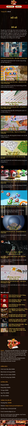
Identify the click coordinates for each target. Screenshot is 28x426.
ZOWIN (9, 403)
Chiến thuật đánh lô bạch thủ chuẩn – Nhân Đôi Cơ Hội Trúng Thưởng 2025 (17, 330)
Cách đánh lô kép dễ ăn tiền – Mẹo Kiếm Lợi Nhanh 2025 (18, 325)
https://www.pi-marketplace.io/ (14, 405)
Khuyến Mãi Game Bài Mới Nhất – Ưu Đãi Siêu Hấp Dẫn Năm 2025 (18, 315)
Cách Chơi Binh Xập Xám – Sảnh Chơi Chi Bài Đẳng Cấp (17, 300)
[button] (26, 2)
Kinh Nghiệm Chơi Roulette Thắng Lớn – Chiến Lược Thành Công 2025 (18, 310)
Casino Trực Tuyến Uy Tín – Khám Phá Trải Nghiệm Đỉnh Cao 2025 (18, 320)
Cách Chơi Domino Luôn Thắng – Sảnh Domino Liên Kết (17, 296)
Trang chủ (3, 11)
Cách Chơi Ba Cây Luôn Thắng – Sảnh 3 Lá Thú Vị (17, 305)
